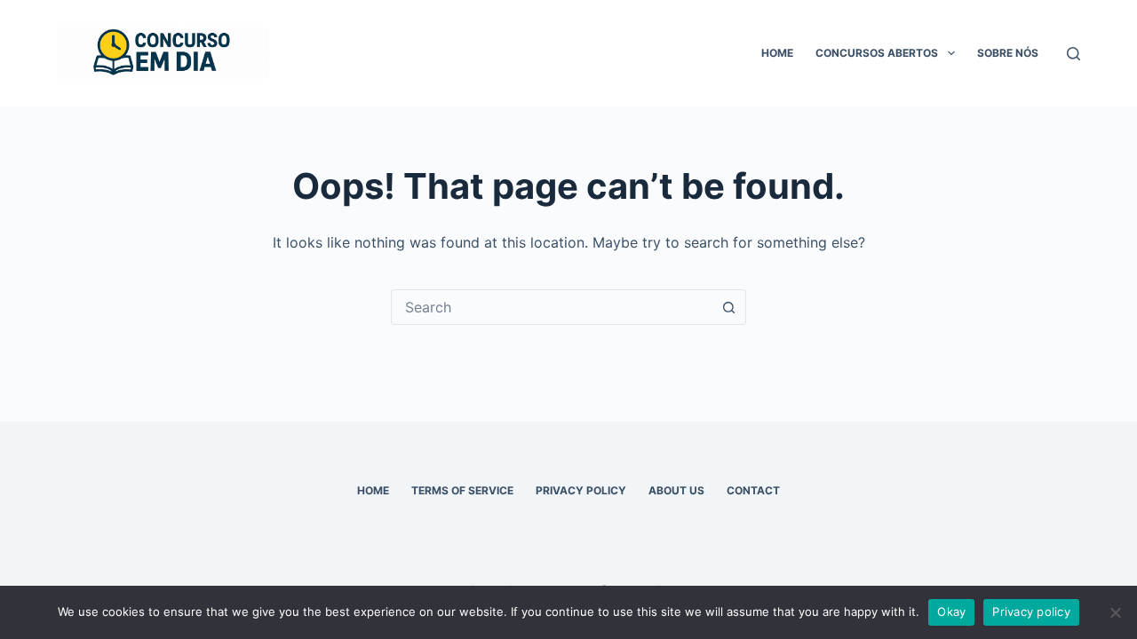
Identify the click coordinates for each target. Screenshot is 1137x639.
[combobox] (552, 307)
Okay (951, 611)
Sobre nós (1007, 52)
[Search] (1073, 53)
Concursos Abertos (876, 52)
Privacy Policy (581, 490)
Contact (753, 490)
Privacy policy (1031, 611)
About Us (676, 490)
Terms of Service (462, 490)
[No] (1115, 612)
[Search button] (728, 307)
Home (777, 52)
